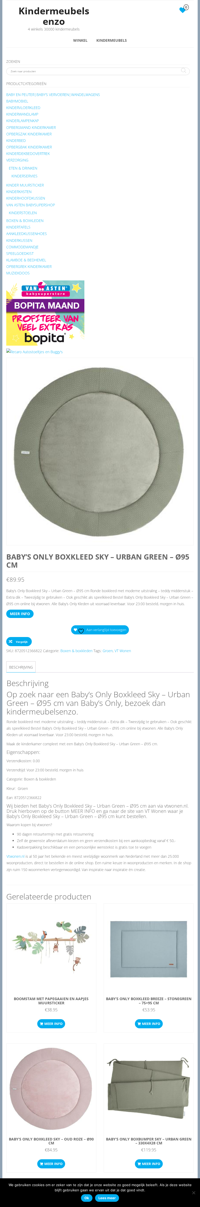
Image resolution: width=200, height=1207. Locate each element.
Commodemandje (22, 246)
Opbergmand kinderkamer (31, 127)
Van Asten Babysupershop (30, 204)
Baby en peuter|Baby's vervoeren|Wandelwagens (53, 94)
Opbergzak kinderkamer (29, 133)
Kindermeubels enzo (53, 16)
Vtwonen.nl (15, 856)
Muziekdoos (18, 273)
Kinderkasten (19, 191)
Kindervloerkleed (23, 107)
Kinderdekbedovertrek (28, 153)
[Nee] (193, 1192)
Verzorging (17, 160)
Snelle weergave (53, 911)
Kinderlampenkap (22, 120)
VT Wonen (123, 650)
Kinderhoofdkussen (25, 198)
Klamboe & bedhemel (26, 259)
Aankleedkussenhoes (26, 233)
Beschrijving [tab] (21, 667)
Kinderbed (16, 140)
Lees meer (107, 1198)
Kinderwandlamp (22, 114)
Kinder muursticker (25, 185)
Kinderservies (24, 175)
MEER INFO (20, 613)
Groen (108, 650)
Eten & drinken (23, 168)
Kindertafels (18, 227)
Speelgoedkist (20, 253)
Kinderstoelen (23, 212)
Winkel (80, 40)
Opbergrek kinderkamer (29, 266)
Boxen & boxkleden (24, 220)
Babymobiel (17, 101)
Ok (86, 1198)
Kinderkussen (19, 240)
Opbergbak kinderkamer (29, 147)
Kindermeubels (111, 40)
